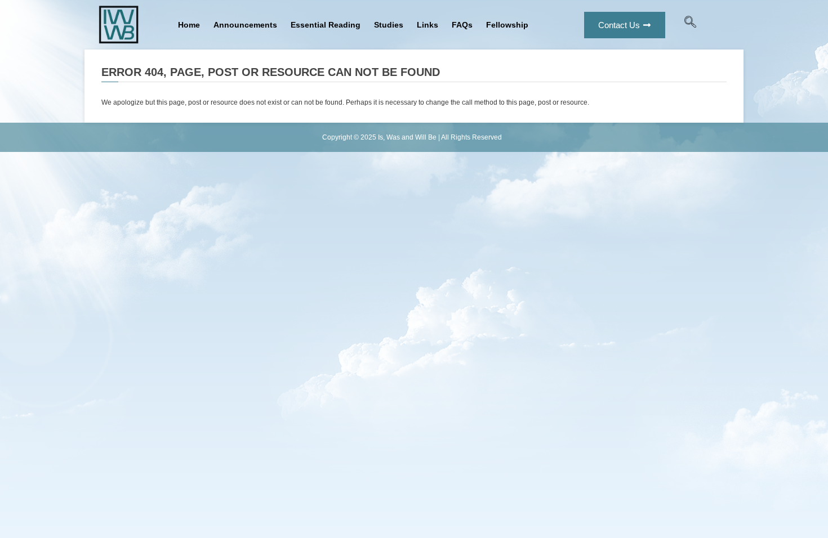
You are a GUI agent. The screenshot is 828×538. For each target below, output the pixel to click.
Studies (388, 24)
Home (189, 24)
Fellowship (507, 24)
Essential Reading (325, 24)
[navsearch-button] (690, 25)
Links (427, 24)
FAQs (462, 24)
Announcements (245, 24)
